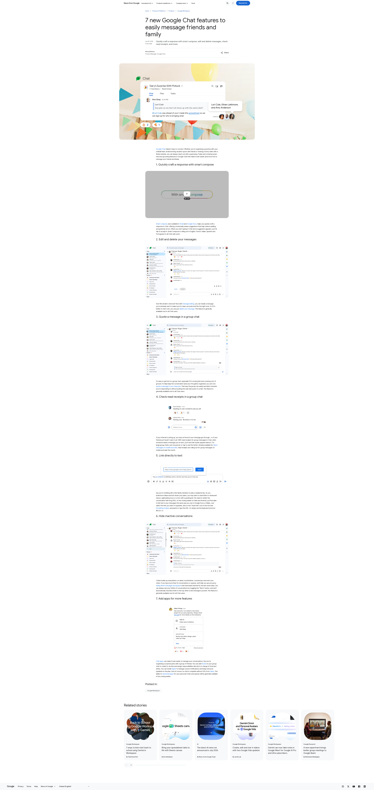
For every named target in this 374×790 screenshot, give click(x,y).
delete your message (187, 309)
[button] (243, 3)
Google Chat (160, 149)
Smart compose (161, 224)
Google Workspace (183, 11)
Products (171, 11)
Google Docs (192, 224)
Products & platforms (164, 3)
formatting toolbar (162, 508)
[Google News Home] (131, 3)
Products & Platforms (158, 11)
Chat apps (160, 661)
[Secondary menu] (233, 3)
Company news (181, 3)
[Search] (227, 3)
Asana (204, 664)
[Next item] (131, 765)
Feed (193, 3)
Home (147, 11)
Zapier (174, 669)
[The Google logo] (10, 786)
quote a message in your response (168, 386)
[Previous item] (126, 765)
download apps (168, 674)
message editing (188, 304)
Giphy (212, 671)
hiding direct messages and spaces (168, 586)
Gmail (181, 224)
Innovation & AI (146, 3)
